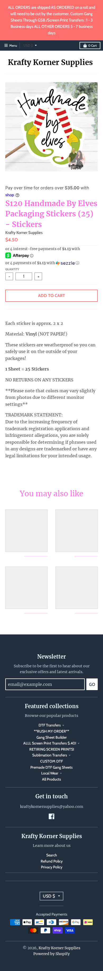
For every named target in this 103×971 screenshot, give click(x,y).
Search (51, 855)
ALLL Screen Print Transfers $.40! (49, 743)
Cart (92, 45)
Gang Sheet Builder (51, 737)
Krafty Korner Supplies (50, 62)
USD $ (28, 45)
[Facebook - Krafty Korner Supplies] (51, 816)
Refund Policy (52, 861)
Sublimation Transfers (49, 755)
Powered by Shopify (51, 953)
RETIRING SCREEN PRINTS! (51, 749)
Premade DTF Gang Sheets (51, 767)
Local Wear (49, 773)
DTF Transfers (50, 725)
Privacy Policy (51, 867)
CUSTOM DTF (51, 761)
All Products (51, 779)
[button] (51, 262)
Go (92, 684)
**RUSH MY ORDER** (51, 731)
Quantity (12, 269)
